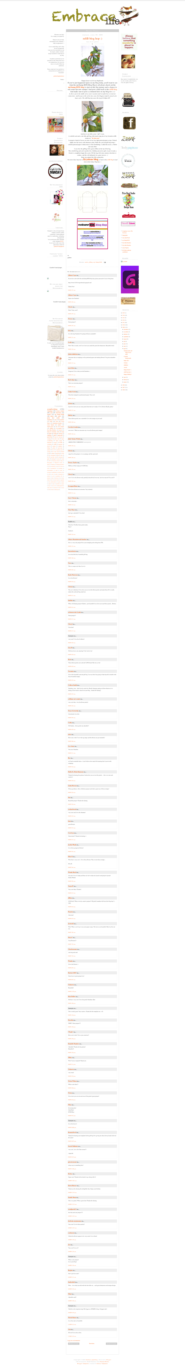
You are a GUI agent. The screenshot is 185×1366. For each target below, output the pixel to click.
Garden (62, 451)
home (63, 431)
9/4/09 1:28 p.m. (72, 1015)
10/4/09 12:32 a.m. (72, 1204)
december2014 (53, 468)
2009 (123, 327)
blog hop (58, 453)
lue (60, 478)
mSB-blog (110, 160)
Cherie (70, 307)
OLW (51, 421)
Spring (48, 464)
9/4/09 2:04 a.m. (72, 302)
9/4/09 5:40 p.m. (72, 1088)
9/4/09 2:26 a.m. (72, 349)
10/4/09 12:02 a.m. (72, 1180)
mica (69, 734)
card (51, 413)
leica (69, 330)
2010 (123, 325)
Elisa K (70, 856)
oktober (125, 334)
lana (69, 821)
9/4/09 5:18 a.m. (72, 766)
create (62, 453)
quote (48, 459)
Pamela (70, 912)
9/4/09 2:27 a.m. (72, 363)
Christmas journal (55, 460)
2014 (123, 315)
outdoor (59, 425)
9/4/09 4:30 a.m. (72, 654)
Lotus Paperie (50, 425)
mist (52, 480)
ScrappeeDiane (73, 486)
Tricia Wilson (72, 1081)
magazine (60, 444)
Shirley (70, 415)
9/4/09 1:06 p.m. (72, 1003)
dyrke (57, 470)
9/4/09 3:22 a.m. (72, 504)
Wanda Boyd (72, 872)
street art (53, 485)
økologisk (57, 489)
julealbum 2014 (59, 476)
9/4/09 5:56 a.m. (72, 881)
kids (58, 455)
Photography (49, 462)
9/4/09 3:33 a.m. (72, 546)
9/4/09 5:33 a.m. (72, 828)
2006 (123, 390)
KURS (60, 442)
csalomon (71, 1233)
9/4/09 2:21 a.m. (72, 337)
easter (61, 470)
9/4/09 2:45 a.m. (72, 445)
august (125, 339)
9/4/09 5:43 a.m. (72, 851)
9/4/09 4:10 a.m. (72, 581)
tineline (70, 600)
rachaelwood (72, 809)
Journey (125, 363)
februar (125, 379)
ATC (50, 460)
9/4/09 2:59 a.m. (72, 469)
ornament (61, 457)
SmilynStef (71, 1282)
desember (126, 329)
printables (58, 483)
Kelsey (70, 1174)
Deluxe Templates (102, 1363)
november (126, 331)
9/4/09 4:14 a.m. (72, 607)
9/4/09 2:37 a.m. (72, 410)
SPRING (126, 365)
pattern (55, 442)
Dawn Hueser (72, 1185)
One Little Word (126, 237)
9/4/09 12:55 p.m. (72, 991)
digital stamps (59, 440)
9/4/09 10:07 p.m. (72, 1141)
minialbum (49, 419)
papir (59, 482)
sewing (48, 451)
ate (49, 466)
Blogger (108, 1359)
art (56, 426)
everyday (59, 472)
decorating (60, 468)
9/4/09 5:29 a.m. (72, 816)
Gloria (70, 451)
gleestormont (72, 1162)
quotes (63, 483)
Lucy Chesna (72, 498)
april (125, 348)
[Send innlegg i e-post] (104, 262)
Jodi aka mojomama (74, 1221)
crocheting (49, 444)
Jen (69, 1245)
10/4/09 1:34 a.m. (72, 1239)
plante (63, 482)
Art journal (59, 428)
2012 (123, 320)
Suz (69, 797)
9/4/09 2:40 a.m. (72, 422)
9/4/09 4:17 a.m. (72, 619)
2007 (123, 387)
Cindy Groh (72, 392)
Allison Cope (72, 275)
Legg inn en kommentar (74, 1340)
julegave (48, 478)
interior (48, 476)
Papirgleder (125, 235)
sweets (58, 459)
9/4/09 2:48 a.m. (72, 457)
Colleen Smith (72, 685)
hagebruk (61, 474)
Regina (70, 1270)
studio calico (49, 487)
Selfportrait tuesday (58, 462)
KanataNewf (72, 1132)
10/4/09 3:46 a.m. (72, 1300)
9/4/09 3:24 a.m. (72, 534)
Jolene (70, 403)
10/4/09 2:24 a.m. (72, 1251)
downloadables (50, 470)
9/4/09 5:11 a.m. (72, 753)
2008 (123, 385)
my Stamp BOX (59, 414)
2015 (123, 313)
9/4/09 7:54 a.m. (72, 956)
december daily (56, 438)
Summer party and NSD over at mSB (128, 352)
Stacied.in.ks (72, 551)
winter (52, 489)
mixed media (56, 480)
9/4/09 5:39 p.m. (72, 1076)
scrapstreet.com (59, 449)
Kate (69, 659)
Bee (69, 758)
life (48, 457)
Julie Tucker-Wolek (74, 439)
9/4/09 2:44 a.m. (72, 434)
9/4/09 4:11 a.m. (72, 595)
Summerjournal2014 (60, 464)
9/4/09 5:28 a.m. (72, 792)
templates (60, 446)
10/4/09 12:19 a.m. (72, 1192)
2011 (123, 322)
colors (61, 466)
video (59, 487)
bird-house (53, 466)
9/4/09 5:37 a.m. (72, 839)
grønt (56, 474)
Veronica (71, 671)
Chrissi (70, 587)
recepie (55, 433)
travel (60, 430)
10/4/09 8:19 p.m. (72, 1312)
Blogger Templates (83, 1363)
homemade (49, 442)
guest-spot (60, 448)
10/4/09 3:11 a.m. (72, 1277)
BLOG (61, 241)
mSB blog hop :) (92, 38)
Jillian (70, 898)
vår (49, 489)
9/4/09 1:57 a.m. (72, 290)
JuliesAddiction (73, 354)
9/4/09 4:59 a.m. (72, 717)
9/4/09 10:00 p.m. (72, 1127)
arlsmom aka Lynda (74, 612)
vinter (63, 487)
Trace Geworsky (73, 711)
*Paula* (70, 1032)
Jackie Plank (72, 845)
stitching (53, 459)
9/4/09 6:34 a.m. (72, 918)
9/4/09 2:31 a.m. (72, 375)
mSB (55, 444)
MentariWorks (104, 1361)
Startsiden (91, 1343)
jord (53, 476)
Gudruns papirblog (92, 1359)
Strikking (53, 464)
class (56, 419)
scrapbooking (52, 409)
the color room (55, 451)
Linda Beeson (72, 786)
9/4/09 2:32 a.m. (72, 386)
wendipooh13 (72, 1209)
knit (52, 478)
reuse (49, 485)
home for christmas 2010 (53, 431)
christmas (58, 413)
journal (48, 449)
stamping (49, 438)
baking (48, 448)
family (49, 414)
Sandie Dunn (72, 1197)
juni (124, 344)
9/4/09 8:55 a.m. (72, 979)
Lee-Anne (71, 746)
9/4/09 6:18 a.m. (72, 906)
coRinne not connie (74, 699)
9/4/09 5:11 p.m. (72, 1064)
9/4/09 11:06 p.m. (72, 1168)
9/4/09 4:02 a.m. (72, 569)
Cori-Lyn (71, 833)
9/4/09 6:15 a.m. (72, 893)
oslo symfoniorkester (53, 482)
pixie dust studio (53, 418)
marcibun (71, 368)
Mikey (70, 1057)
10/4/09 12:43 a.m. (72, 1216)
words (63, 459)
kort (61, 455)
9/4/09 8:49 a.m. (72, 967)
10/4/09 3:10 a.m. (72, 1265)
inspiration (61, 419)
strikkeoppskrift (60, 485)
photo (52, 416)
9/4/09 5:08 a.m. (72, 741)
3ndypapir (50, 411)
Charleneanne (72, 949)
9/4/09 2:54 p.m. (72, 1038)
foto (63, 472)
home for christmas (58, 437)
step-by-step (50, 426)
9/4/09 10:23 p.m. (72, 1157)
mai (124, 346)
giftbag (51, 428)
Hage (62, 460)
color (58, 466)
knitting (56, 478)
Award (125, 367)
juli (124, 341)
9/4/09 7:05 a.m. (72, 932)
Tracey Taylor (72, 462)
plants (50, 483)
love (53, 449)
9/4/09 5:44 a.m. (72, 867)
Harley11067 (72, 973)
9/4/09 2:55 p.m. (72, 1052)
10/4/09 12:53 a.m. (72, 1228)
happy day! (126, 360)
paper (50, 433)
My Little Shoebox (51, 430)
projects (62, 426)
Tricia (70, 1093)
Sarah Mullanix (73, 1146)
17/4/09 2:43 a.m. (72, 1336)
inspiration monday (57, 423)
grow (53, 474)
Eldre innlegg (111, 1343)
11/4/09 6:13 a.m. (72, 1324)
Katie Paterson (73, 575)
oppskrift (62, 480)
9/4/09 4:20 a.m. (72, 642)
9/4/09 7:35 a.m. (72, 944)
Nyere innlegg (73, 1343)
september (126, 336)
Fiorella (70, 1020)
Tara (69, 563)
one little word (54, 457)
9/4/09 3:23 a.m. (72, 516)
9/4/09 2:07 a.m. (72, 313)
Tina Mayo (71, 510)
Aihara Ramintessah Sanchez (77, 539)
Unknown (71, 985)
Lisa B (70, 648)
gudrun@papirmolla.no (58, 76)
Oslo (57, 421)
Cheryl (70, 474)
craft (48, 468)
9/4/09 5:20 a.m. (72, 780)
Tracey (70, 319)
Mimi (69, 1294)
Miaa (69, 1105)
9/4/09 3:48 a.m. (72, 558)
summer (54, 446)
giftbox (54, 448)
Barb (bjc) (71, 380)
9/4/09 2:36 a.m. (72, 398)
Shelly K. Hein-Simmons (75, 772)
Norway (60, 433)
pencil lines (49, 437)
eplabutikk (54, 472)
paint (55, 435)
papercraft (60, 435)
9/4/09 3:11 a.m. (72, 493)
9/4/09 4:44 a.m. (72, 705)
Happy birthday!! (128, 374)
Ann (69, 1329)
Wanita (70, 961)
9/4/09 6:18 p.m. (72, 1099)
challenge (49, 435)
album (53, 453)
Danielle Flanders (73, 1044)
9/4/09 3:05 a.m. (72, 481)
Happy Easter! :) (127, 369)
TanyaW (71, 886)
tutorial (55, 487)
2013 (123, 317)
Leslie (70, 342)
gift (49, 474)
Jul (49, 453)
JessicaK (71, 923)
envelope (49, 472)
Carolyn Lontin (73, 427)
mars (125, 377)
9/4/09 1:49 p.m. (72, 1027)
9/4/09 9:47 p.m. (72, 1115)
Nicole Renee (72, 1317)
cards (59, 416)
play (53, 483)
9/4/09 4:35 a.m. (72, 680)
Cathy (70, 722)
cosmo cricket (60, 411)
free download (52, 455)
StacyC (70, 937)
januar (125, 382)
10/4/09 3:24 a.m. (72, 1289)
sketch (48, 446)
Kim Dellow (72, 996)
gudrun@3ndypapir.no (59, 246)
